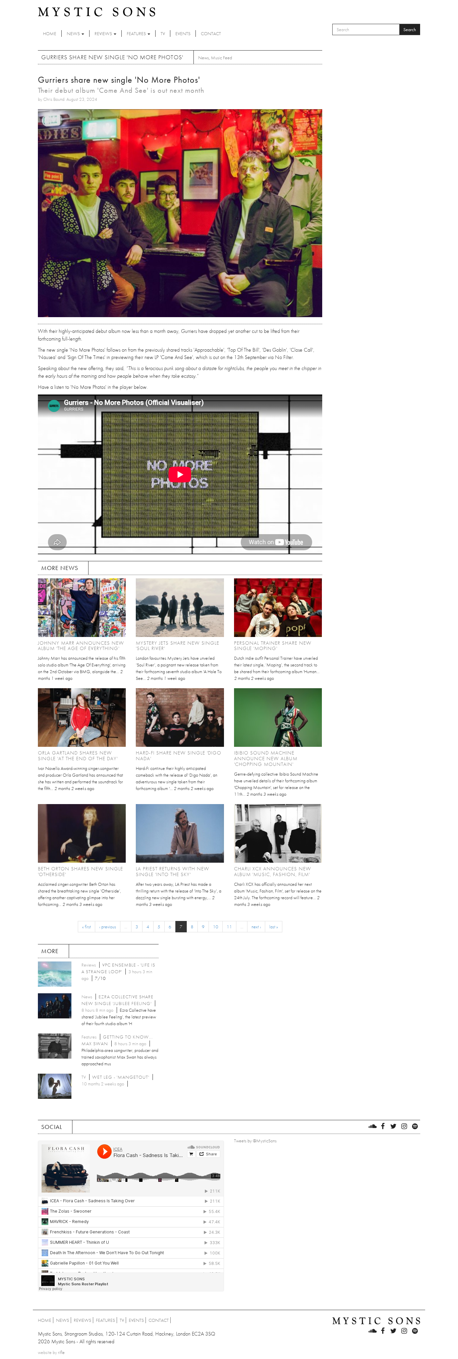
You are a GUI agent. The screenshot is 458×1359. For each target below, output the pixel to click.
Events (182, 33)
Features (137, 33)
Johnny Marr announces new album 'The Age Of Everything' (81, 646)
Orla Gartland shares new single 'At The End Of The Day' (78, 755)
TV (163, 33)
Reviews (104, 33)
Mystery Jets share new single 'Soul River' (177, 646)
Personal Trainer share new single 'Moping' (272, 646)
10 (215, 927)
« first (86, 927)
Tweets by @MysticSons (255, 1141)
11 (229, 927)
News (74, 33)
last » (273, 927)
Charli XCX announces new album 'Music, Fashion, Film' (272, 871)
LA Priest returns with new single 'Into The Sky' (172, 871)
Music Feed (221, 58)
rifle (61, 1352)
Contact (211, 33)
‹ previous (107, 927)
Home (49, 33)
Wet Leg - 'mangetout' (120, 1077)
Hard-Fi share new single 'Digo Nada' (178, 755)
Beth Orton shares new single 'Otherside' (80, 871)
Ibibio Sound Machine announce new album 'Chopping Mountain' (265, 758)
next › (256, 927)
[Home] (96, 11)
